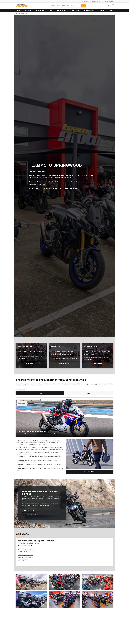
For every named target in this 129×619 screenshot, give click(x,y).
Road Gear (28, 10)
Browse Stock (31, 363)
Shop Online (98, 363)
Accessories (61, 10)
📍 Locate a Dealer (107, 1)
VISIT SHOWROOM (89, 471)
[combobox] (65, 5)
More (110, 10)
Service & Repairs (89, 10)
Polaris (89, 393)
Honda (40, 393)
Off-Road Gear (39, 10)
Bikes (18, 10)
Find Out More (29, 510)
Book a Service (64, 363)
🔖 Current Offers (95, 1)
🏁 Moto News (84, 1)
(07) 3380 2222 (36, 188)
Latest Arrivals (74, 10)
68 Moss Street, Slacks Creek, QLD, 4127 (61, 188)
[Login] (108, 5)
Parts (51, 10)
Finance (101, 10)
